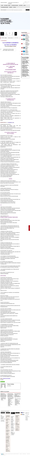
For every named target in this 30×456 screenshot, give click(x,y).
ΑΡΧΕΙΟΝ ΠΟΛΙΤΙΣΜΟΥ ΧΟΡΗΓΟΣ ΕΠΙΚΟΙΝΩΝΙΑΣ (12, 427)
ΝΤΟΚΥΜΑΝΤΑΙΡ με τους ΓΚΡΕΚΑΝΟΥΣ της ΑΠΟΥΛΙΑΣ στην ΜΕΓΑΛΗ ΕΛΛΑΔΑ (8, 446)
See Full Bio (9, 385)
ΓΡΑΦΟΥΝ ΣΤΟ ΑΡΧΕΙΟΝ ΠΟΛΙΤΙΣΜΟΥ (12, 430)
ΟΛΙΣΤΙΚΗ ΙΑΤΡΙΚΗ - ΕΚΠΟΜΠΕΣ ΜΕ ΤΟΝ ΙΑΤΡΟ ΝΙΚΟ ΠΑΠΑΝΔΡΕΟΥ (17, 424)
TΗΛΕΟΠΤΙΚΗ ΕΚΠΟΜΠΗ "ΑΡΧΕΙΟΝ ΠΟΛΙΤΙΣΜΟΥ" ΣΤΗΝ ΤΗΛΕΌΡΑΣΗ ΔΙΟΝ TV (7, 426)
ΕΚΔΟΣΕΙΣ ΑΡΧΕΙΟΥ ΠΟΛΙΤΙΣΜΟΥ (12, 419)
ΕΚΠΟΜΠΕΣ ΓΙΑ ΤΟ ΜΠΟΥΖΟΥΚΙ (17, 419)
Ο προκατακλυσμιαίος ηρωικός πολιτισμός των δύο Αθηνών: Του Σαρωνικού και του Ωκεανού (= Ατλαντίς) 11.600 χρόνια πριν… (25, 67)
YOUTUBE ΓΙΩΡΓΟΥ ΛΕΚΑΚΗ (7, 423)
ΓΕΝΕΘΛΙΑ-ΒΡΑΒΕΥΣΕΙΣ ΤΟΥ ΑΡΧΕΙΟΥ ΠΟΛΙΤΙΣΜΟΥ (13, 424)
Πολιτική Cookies (27, 416)
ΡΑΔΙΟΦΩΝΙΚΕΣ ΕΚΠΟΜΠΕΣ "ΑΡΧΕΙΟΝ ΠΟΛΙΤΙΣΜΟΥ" (17, 416)
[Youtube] (28, 414)
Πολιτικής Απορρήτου (27, 418)
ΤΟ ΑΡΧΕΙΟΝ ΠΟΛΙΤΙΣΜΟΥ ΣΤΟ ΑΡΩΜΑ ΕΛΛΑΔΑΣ (8, 419)
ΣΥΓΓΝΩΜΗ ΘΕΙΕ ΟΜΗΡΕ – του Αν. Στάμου (25, 59)
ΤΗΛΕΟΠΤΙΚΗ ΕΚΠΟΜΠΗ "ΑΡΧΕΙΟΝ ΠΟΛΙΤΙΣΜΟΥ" (7, 434)
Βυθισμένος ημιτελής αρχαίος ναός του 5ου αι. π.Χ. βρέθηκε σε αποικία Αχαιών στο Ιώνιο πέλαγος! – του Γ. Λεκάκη (25, 75)
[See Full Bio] (11, 385)
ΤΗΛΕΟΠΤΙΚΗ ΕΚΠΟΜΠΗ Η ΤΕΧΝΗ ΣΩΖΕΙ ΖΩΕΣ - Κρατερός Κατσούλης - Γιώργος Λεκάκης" (7, 441)
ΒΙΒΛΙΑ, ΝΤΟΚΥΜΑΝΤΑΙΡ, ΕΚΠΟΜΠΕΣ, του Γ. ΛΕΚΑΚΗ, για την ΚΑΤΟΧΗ (13, 433)
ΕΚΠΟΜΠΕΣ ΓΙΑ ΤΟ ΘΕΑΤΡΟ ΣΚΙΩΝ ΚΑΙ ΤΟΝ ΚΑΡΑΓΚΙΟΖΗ (17, 429)
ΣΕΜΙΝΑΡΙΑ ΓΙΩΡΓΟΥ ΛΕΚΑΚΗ (12, 422)
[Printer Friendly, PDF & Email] (2, 382)
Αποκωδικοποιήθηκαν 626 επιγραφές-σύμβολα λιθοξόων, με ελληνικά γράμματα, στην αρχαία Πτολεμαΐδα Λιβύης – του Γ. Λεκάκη (25, 62)
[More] (16, 34)
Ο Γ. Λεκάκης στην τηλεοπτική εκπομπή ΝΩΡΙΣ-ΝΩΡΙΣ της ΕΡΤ (8, 416)
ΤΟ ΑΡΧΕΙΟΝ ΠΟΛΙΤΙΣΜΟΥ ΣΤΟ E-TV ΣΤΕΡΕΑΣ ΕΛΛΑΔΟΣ (8, 431)
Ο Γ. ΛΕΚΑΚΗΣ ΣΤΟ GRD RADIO (17, 427)
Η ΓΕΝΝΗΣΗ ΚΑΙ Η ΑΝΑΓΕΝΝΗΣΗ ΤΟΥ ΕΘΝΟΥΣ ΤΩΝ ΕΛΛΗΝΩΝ (8, 437)
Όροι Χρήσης (27, 415)
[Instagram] (26, 414)
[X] (27, 414)
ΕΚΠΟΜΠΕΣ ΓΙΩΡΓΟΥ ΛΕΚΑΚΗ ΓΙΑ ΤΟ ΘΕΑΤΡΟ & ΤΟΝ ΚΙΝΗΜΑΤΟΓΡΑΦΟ (8, 450)
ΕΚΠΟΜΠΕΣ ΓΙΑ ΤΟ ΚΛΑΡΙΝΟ (17, 421)
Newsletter (29, 228)
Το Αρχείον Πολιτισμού (27, 419)
